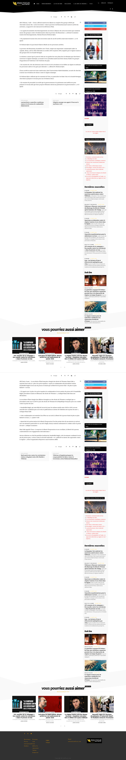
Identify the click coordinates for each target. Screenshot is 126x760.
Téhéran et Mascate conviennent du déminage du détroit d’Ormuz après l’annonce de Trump (95, 208)
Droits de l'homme (89, 244)
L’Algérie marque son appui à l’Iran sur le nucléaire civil (66, 103)
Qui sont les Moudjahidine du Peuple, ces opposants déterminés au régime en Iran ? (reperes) (96, 178)
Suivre (103, 25)
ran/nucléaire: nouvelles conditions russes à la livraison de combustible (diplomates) (32, 104)
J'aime (104, 22)
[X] (112, 9)
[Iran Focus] (21, 4)
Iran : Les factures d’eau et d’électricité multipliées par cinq (93, 262)
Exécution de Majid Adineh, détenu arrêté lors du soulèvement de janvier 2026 (50, 357)
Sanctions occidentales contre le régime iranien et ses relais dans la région (95, 222)
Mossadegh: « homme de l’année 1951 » (95, 167)
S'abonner (103, 29)
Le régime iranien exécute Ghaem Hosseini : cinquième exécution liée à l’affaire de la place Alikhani (76, 357)
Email (69, 739)
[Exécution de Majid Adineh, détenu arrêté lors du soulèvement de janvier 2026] (50, 345)
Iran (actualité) (89, 314)
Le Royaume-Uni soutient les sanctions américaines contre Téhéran (94, 194)
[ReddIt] (74, 16)
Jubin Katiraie (24, 362)
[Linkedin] (71, 16)
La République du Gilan (91, 158)
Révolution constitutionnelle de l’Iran (94, 157)
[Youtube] (31, 733)
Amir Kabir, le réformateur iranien (94, 165)
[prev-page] (61, 367)
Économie (87, 190)
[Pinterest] (68, 16)
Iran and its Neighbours (91, 204)
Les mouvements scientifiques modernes (96, 160)
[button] (98, 3)
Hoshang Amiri (102, 363)
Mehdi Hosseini (50, 363)
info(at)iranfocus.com (74, 741)
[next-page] (64, 367)
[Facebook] (110, 9)
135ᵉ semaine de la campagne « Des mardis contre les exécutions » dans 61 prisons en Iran (95, 248)
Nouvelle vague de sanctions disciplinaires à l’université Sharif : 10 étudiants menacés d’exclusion (102, 357)
